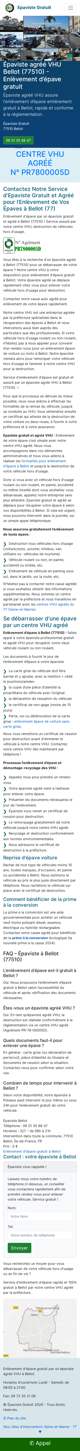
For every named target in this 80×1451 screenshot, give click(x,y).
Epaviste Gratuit (34, 7)
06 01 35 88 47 (18, 140)
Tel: (10, 1226)
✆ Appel (40, 1443)
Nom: (12, 1208)
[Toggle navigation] (71, 8)
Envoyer (19, 1248)
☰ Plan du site (14, 1418)
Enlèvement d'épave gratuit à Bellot (32, 1151)
